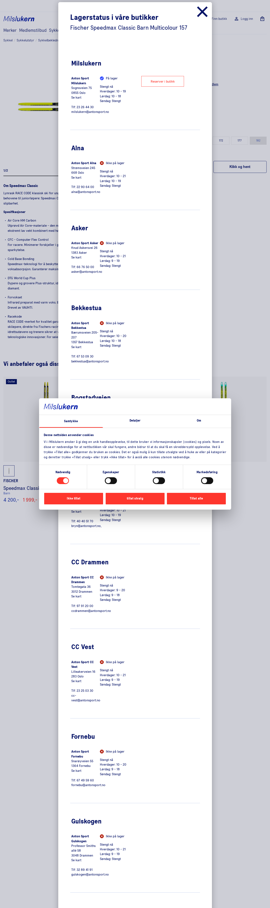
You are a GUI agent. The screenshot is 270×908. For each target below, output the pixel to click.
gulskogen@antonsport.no (90, 874)
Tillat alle (196, 498)
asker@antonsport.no (86, 271)
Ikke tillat (73, 498)
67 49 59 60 (85, 780)
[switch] (111, 480)
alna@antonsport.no (85, 192)
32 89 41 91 (85, 870)
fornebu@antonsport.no (88, 785)
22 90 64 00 (85, 187)
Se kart (76, 97)
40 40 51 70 (85, 521)
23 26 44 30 (85, 107)
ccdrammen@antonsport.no (91, 611)
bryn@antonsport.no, (86, 526)
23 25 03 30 (85, 690)
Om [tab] (199, 420)
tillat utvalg (135, 498)
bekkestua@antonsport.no (90, 361)
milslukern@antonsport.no (90, 112)
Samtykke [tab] (71, 421)
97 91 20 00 (85, 606)
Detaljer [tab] (135, 420)
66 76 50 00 (85, 267)
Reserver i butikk (163, 81)
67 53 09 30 (85, 356)
